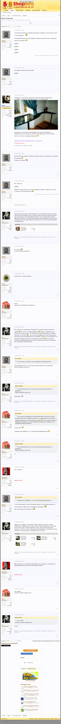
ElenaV (3, 284)
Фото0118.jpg (23, 542)
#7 (57, 267)
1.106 (10, 287)
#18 (57, 582)
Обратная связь (42, 718)
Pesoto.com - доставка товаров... (31, 709)
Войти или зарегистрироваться (26, 1)
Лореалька (4, 477)
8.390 (10, 44)
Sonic (29, 699)
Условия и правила (33, 718)
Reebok (30, 687)
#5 (57, 202)
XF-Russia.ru (7, 721)
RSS (59, 718)
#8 (57, 295)
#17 (57, 555)
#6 (57, 240)
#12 (57, 404)
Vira (3, 221)
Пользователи (19, 10)
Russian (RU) (4, 718)
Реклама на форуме (30, 680)
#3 (57, 147)
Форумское (23, 668)
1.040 (10, 225)
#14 (57, 461)
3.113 (10, 480)
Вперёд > (19, 26)
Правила (28, 10)
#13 (57, 435)
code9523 (30, 702)
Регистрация (30, 650)
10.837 (10, 110)
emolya (19, 204)
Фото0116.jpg (23, 536)
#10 (57, 349)
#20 (57, 636)
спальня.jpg (23, 227)
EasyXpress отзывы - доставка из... (32, 693)
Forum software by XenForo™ (12, 720)
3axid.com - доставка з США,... (30, 697)
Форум (12, 10)
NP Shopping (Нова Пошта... (30, 701)
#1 (57, 61)
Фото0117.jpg (44, 536)
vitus (29, 691)
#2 (57, 89)
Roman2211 (30, 706)
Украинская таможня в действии (31, 705)
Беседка (9, 20)
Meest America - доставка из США (31, 690)
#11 (57, 377)
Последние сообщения (6, 12)
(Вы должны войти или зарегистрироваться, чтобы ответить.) (46, 640)
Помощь (44, 10)
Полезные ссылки (31, 668)
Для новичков (36, 10)
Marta (3, 311)
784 (10, 314)
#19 (57, 608)
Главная (6, 10)
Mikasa (29, 710)
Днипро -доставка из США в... (30, 686)
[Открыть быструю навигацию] (58, 15)
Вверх (56, 718)
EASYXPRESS (31, 695)
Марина (23, 20)
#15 (57, 488)
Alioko (16, 204)
